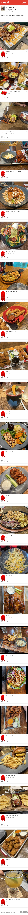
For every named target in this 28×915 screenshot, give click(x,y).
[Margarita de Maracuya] (14, 884)
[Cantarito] (14, 396)
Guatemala (13, 912)
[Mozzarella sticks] (14, 316)
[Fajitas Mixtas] (14, 116)
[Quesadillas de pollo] (14, 800)
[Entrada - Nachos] (14, 236)
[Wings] (14, 480)
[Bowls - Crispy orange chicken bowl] (14, 196)
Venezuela (8, 912)
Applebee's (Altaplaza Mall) (11, 8)
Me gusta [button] (6, 57)
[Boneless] (14, 356)
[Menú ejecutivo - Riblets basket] (14, 155)
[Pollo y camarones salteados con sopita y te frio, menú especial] (14, 276)
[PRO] (3, 53)
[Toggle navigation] (25, 2)
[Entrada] (14, 36)
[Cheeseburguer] (14, 760)
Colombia (3, 912)
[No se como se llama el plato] (14, 76)
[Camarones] (14, 520)
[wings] (14, 600)
